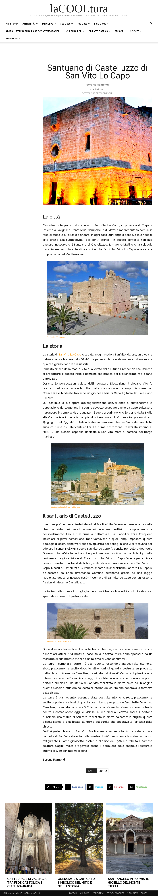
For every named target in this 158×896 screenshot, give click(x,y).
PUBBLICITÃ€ (132, 893)
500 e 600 (65, 23)
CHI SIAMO (84, 893)
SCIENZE (134, 31)
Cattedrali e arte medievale (97, 93)
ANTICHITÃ (29, 23)
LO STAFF (73, 893)
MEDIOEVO (48, 23)
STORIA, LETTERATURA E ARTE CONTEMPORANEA (32, 31)
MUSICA (119, 31)
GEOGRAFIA (12, 38)
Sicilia (102, 771)
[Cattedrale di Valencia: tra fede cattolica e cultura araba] (28, 838)
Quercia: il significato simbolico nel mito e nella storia (76, 882)
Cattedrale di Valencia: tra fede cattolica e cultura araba (27, 882)
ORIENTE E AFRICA (98, 31)
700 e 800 (82, 23)
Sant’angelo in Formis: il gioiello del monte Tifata (128, 882)
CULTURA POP (74, 31)
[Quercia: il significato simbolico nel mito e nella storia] (79, 838)
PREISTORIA (12, 23)
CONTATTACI (98, 893)
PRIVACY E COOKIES (115, 893)
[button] (151, 24)
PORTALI (144, 893)
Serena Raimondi (97, 84)
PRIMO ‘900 (100, 23)
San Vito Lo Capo (69, 354)
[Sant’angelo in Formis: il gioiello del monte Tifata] (129, 838)
